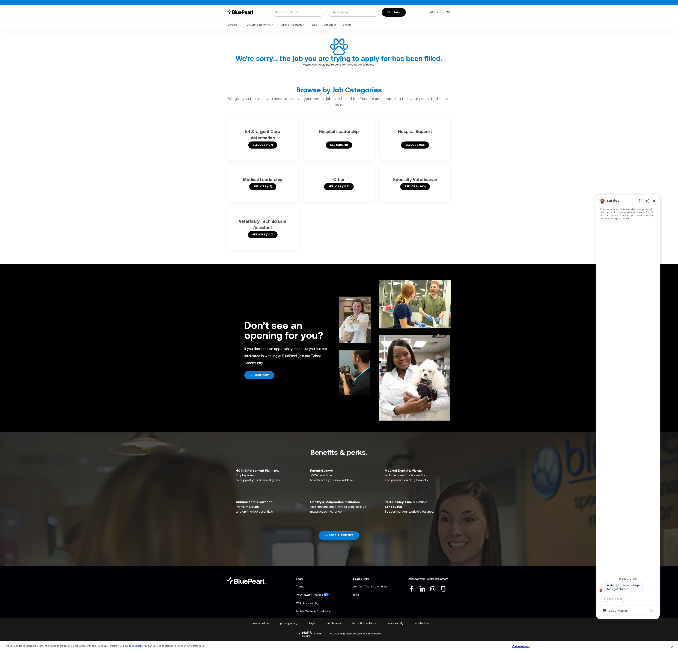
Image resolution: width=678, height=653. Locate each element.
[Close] (672, 646)
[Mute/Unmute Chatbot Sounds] (647, 200)
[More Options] (604, 610)
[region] (628, 405)
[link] (240, 12)
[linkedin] (422, 588)
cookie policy (135, 646)
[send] (651, 610)
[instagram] (433, 588)
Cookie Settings (521, 646)
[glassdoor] (443, 588)
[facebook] (411, 588)
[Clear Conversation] (640, 200)
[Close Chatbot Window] (654, 200)
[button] (394, 12)
